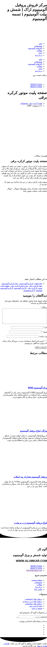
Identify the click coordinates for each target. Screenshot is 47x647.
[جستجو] (17, 617)
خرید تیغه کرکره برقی (19, 286)
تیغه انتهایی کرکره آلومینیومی (30, 284)
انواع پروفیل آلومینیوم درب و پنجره (30, 523)
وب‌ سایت (43, 336)
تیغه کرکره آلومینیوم (10, 284)
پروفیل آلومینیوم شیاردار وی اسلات (30, 477)
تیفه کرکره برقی (35, 286)
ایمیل (44, 332)
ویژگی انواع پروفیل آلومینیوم (33, 431)
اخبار (40, 53)
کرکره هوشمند (29, 290)
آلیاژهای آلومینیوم (35, 48)
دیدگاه (44, 307)
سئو (38, 646)
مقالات (39, 51)
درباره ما (38, 55)
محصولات (38, 46)
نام (45, 327)
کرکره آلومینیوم (20, 288)
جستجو (44, 617)
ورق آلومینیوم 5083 (37, 387)
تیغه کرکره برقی (35, 103)
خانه (40, 44)
